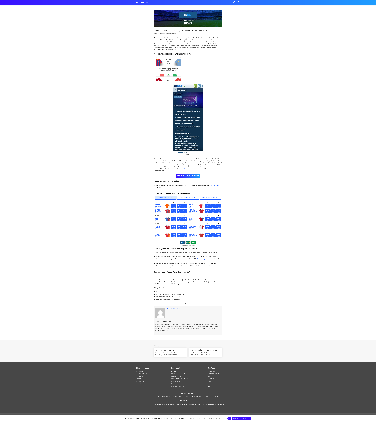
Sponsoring (177, 396)
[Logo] (188, 400)
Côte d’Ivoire (211, 371)
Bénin (209, 381)
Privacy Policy (196, 396)
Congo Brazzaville (213, 373)
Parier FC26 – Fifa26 (178, 373)
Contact (186, 396)
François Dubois (173, 308)
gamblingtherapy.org (217, 404)
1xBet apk (139, 371)
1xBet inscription (202, 259)
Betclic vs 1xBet (176, 376)
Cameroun (210, 384)
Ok (229, 418)
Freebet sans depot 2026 (180, 379)
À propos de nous (164, 396)
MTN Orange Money (177, 386)
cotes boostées (214, 185)
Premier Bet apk (141, 373)
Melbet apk (140, 376)
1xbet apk (187, 168)
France (209, 386)
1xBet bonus (140, 381)
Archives (215, 396)
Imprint (206, 396)
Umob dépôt (175, 384)
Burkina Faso (211, 379)
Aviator (173, 371)
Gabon (209, 376)
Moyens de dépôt (177, 381)
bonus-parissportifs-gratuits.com (146, 2)
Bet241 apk (140, 384)
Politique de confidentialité (241, 418)
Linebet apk (140, 379)
